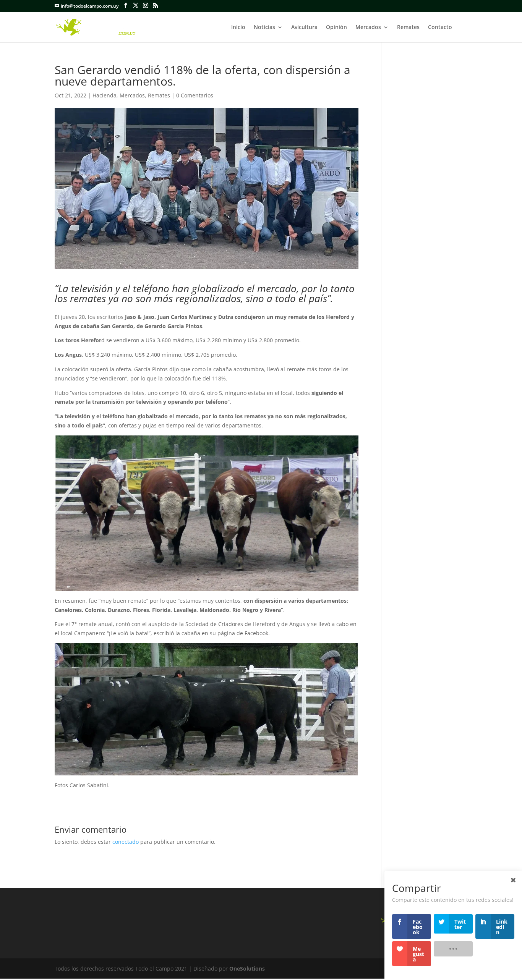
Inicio (238, 27)
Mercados (368, 27)
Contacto (440, 27)
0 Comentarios (194, 95)
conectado (125, 841)
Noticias (264, 27)
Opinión (336, 27)
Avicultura (304, 27)
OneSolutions (247, 968)
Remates (408, 27)
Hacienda (104, 95)
